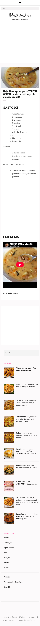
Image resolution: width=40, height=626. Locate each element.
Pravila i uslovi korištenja (13, 582)
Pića (5, 553)
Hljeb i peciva (9, 548)
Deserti (6, 538)
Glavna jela (8, 543)
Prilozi (6, 563)
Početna (7, 577)
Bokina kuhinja (14, 293)
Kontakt (7, 587)
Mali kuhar (20, 15)
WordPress (31, 620)
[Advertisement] (20, 43)
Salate (6, 568)
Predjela (7, 558)
